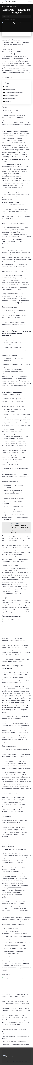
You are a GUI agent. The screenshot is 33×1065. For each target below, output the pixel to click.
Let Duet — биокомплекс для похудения (14, 1041)
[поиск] (21, 2)
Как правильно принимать (12, 95)
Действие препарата (10, 89)
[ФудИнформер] (11, 1)
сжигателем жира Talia (12, 661)
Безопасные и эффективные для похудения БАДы (17, 1034)
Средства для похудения (9, 6)
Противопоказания (10, 98)
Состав (6, 86)
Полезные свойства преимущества (14, 92)
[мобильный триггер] (3, 2)
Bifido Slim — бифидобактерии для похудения (16, 1044)
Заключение (8, 101)
